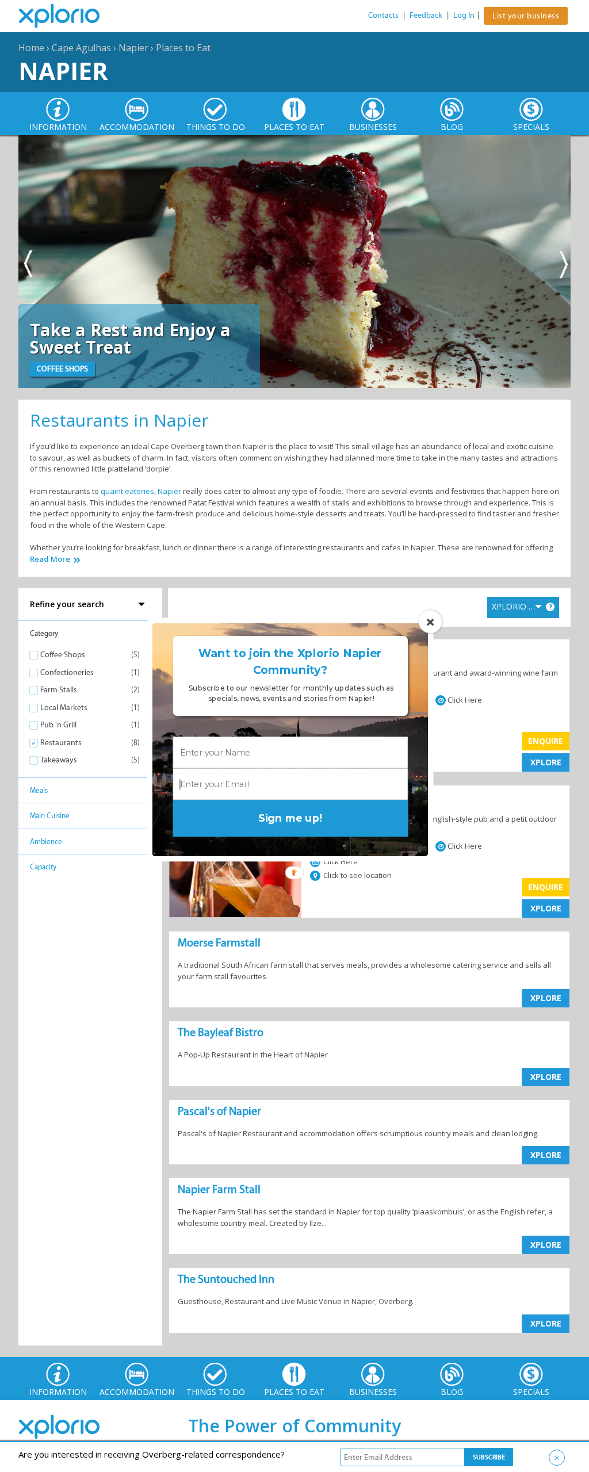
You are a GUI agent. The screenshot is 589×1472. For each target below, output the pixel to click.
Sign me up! (290, 818)
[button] (290, 662)
